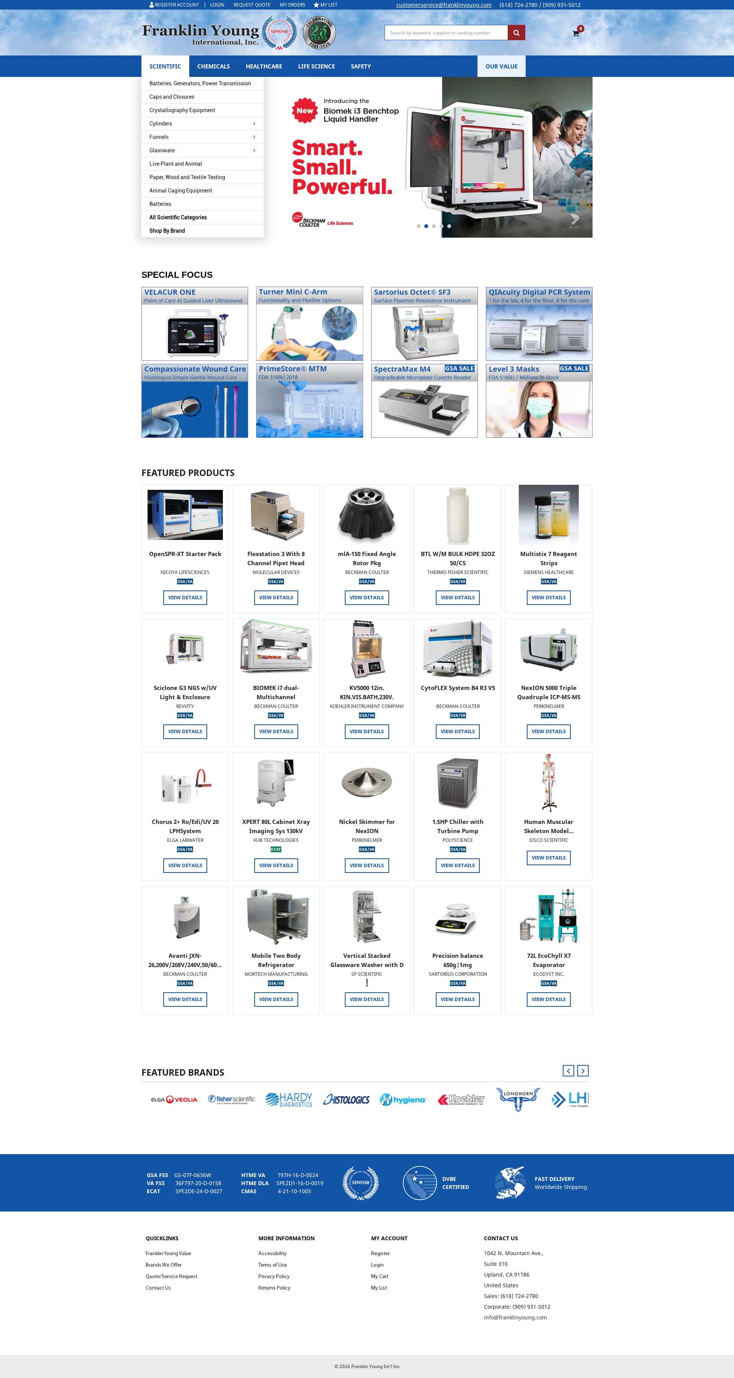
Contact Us (158, 1288)
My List (379, 1288)
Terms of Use (272, 1265)
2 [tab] (426, 226)
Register (380, 1254)
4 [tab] (441, 226)
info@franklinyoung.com (515, 1317)
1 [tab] (419, 226)
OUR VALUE (502, 66)
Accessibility (272, 1254)
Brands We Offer (164, 1265)
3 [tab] (434, 226)
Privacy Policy (274, 1277)
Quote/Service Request (171, 1277)
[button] (194, 323)
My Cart (379, 1277)
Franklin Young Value (168, 1254)
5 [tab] (449, 226)
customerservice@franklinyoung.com (444, 4)
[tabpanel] (434, 157)
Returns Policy (274, 1288)
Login (377, 1265)
